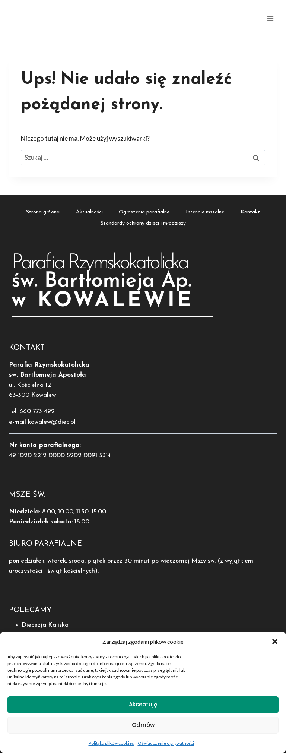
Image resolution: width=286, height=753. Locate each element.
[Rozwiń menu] (270, 18)
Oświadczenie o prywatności (166, 743)
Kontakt (250, 212)
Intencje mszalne (205, 212)
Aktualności (89, 212)
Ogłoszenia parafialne (144, 212)
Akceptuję (143, 704)
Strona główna (43, 212)
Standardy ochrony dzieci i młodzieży (143, 223)
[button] (275, 641)
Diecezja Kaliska (45, 625)
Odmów (143, 725)
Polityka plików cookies (111, 743)
